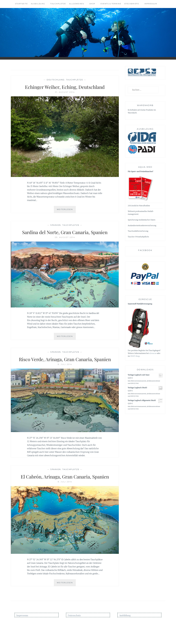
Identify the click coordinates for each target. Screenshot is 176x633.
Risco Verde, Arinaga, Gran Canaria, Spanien (65, 359)
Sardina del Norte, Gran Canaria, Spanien (64, 232)
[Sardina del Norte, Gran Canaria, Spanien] (65, 306)
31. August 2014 (65, 92)
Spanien (55, 225)
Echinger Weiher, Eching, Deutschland (65, 87)
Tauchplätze (58, 4)
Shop (92, 4)
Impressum (150, 4)
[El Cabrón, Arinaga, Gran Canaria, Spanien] (65, 553)
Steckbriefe (131, 4)
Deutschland (56, 80)
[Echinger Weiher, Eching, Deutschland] (65, 176)
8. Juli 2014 (65, 364)
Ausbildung (38, 4)
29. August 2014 (65, 237)
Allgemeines (76, 4)
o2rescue (152, 353)
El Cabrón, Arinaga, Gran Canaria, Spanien (65, 476)
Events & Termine (111, 4)
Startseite (21, 4)
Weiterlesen (66, 210)
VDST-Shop (135, 356)
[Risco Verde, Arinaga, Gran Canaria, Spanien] (65, 431)
